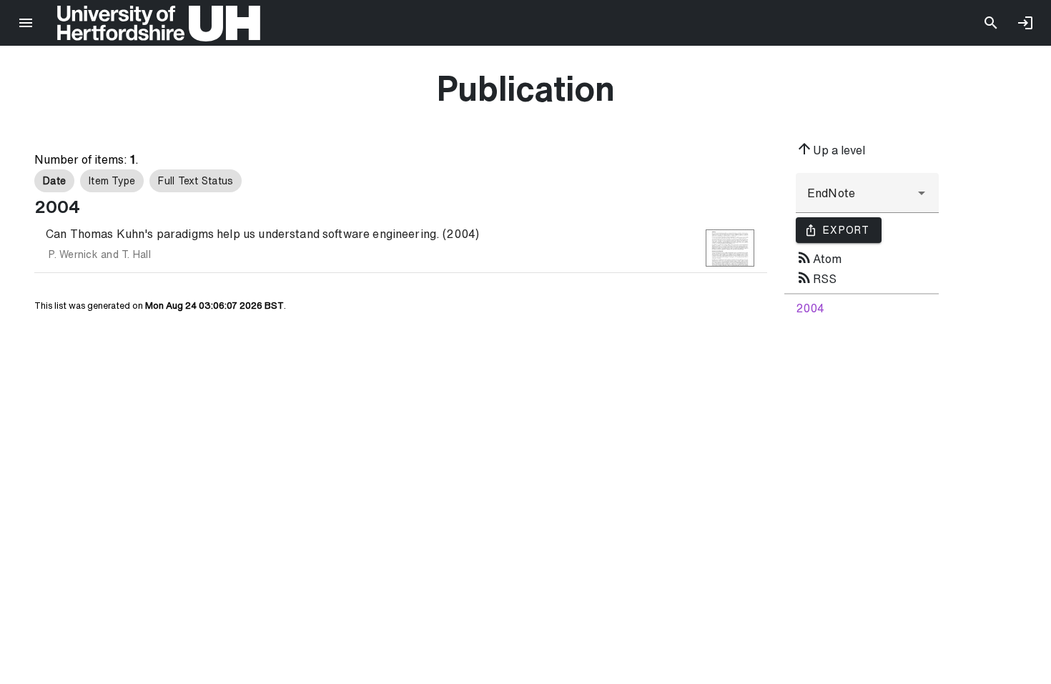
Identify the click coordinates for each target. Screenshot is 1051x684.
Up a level (830, 148)
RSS (816, 277)
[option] (54, 180)
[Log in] (1025, 23)
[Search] (991, 23)
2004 (810, 308)
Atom (819, 257)
